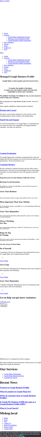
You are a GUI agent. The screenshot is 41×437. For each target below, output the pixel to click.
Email (2, 304)
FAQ (5, 49)
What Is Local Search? (9, 408)
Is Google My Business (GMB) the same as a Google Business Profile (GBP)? (18, 403)
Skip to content (4, 1)
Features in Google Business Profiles (14, 388)
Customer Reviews (7, 165)
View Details (4, 261)
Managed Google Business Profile (18, 39)
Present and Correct (8, 110)
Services (6, 35)
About (6, 33)
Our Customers (9, 42)
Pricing (6, 44)
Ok (21, 436)
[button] (20, 53)
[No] (23, 436)
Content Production (8, 153)
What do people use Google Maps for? (15, 392)
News (6, 46)
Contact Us (7, 48)
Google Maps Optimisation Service (19, 37)
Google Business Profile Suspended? (19, 40)
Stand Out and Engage (9, 120)
